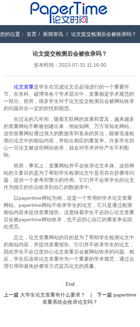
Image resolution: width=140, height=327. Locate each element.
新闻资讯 (53, 34)
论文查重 (24, 87)
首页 (32, 34)
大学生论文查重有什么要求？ (52, 295)
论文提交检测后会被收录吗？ (103, 34)
